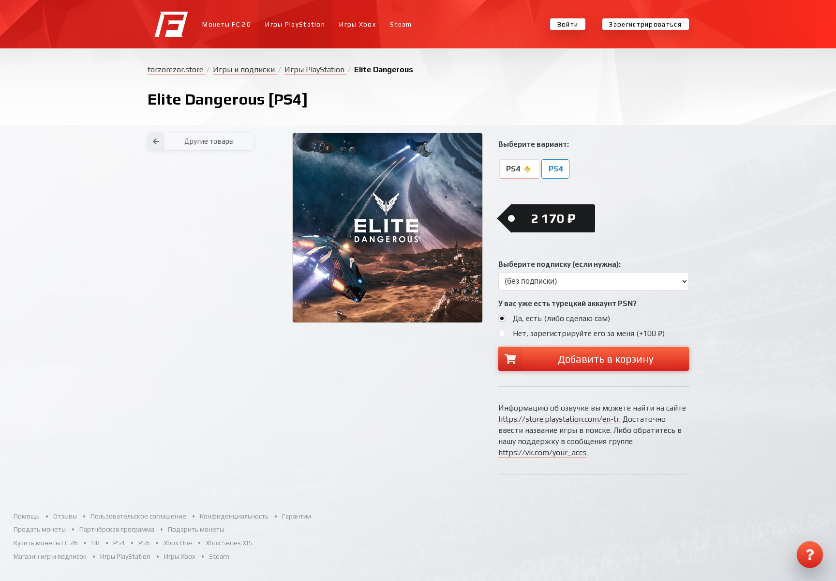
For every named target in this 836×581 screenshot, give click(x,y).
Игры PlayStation (295, 24)
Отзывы (65, 516)
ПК (95, 543)
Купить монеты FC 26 (46, 543)
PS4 (514, 169)
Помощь (27, 516)
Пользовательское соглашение (138, 516)
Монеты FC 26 (226, 24)
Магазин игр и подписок (50, 556)
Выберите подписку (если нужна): (559, 264)
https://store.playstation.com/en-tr (558, 419)
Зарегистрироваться (645, 24)
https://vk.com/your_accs (542, 452)
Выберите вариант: (533, 144)
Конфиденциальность (234, 516)
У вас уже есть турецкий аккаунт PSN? (567, 303)
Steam (401, 24)
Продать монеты (40, 529)
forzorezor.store (176, 69)
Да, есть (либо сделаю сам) (561, 318)
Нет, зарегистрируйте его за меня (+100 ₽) (589, 333)
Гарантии (296, 516)
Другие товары (209, 141)
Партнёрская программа (116, 529)
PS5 (144, 543)
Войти (568, 24)
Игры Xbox (357, 24)
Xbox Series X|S (229, 543)
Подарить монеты (196, 529)
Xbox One (178, 543)
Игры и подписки (245, 69)
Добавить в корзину (606, 359)
